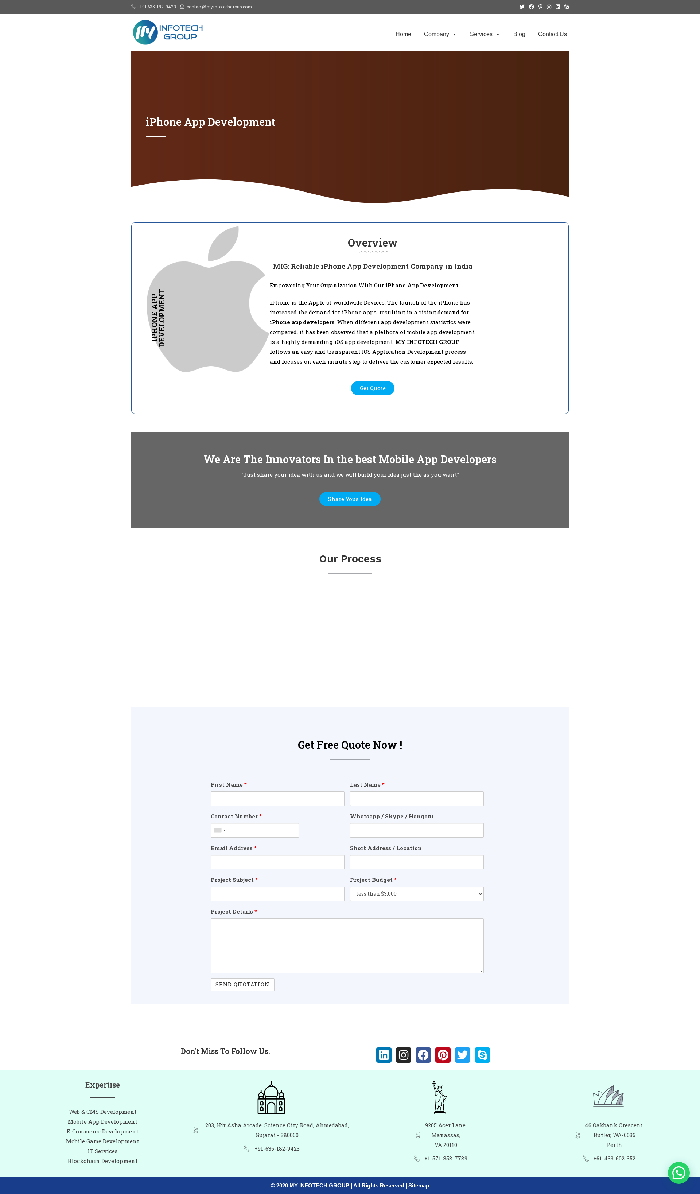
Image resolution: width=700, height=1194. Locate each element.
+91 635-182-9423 (157, 6)
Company (436, 34)
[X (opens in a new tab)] (522, 7)
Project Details (234, 911)
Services (481, 34)
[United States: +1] (219, 830)
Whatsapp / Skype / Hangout (392, 816)
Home (403, 34)
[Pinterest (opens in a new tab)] (540, 7)
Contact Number (236, 816)
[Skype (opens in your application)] (565, 7)
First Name (229, 784)
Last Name (367, 784)
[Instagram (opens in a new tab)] (549, 7)
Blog (519, 34)
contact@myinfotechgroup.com (219, 6)
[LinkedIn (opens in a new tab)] (557, 7)
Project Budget (373, 879)
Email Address (234, 848)
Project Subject (234, 879)
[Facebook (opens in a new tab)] (531, 7)
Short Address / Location (386, 848)
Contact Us (552, 34)
